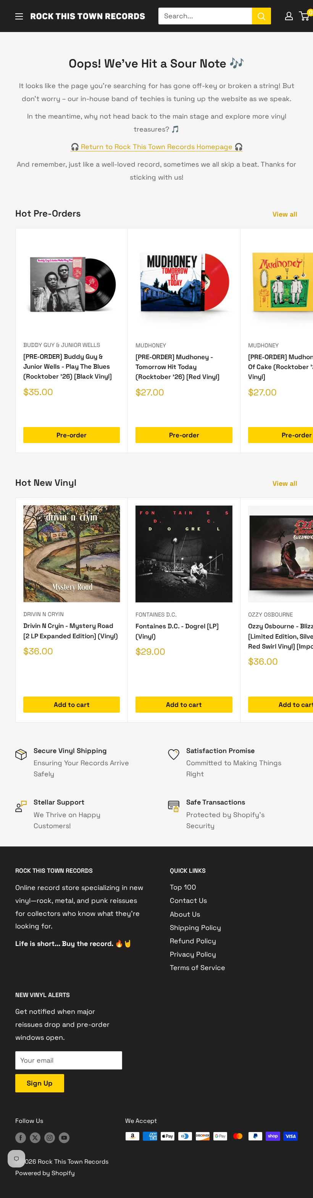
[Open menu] (19, 16)
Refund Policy (193, 940)
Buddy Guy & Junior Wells (61, 344)
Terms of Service (197, 967)
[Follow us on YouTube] (64, 1137)
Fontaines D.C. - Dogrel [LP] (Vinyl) (177, 631)
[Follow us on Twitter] (35, 1137)
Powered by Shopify (45, 1173)
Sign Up (40, 1083)
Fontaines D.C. (156, 614)
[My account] (289, 16)
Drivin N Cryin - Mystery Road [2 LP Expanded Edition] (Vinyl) (70, 630)
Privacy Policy (193, 954)
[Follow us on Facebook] (20, 1137)
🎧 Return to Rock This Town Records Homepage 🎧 (157, 146)
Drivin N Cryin (43, 614)
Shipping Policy (195, 927)
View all (286, 214)
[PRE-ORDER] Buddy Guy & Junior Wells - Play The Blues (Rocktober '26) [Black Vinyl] (67, 366)
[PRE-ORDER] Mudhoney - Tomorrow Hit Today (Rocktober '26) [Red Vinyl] (177, 367)
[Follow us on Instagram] (49, 1137)
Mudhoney (151, 345)
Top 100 (183, 887)
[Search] (261, 16)
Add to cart (72, 704)
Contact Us (188, 900)
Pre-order (71, 435)
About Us (185, 914)
